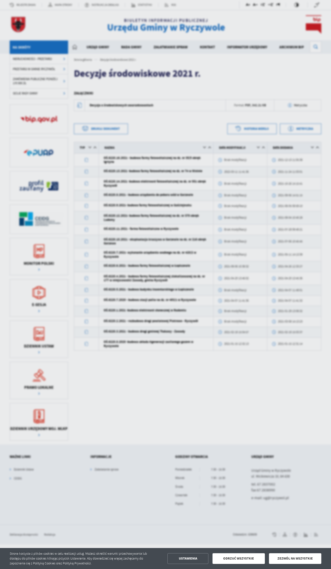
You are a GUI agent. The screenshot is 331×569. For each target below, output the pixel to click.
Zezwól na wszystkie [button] (295, 558)
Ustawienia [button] (188, 558)
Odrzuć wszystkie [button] (238, 558)
